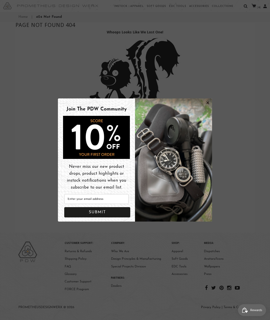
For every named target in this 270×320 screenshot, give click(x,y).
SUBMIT (97, 212)
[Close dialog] (208, 103)
